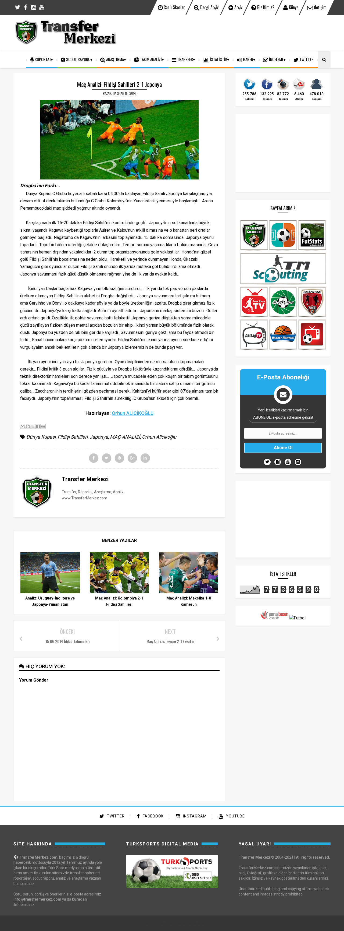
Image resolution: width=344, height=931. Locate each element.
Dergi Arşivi (209, 7)
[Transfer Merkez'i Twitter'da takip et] (249, 89)
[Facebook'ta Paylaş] (38, 426)
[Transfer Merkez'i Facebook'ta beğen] (267, 89)
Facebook (153, 816)
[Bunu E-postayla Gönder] (22, 426)
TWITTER (306, 59)
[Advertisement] (233, 32)
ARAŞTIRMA (114, 59)
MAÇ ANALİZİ (125, 437)
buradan (79, 899)
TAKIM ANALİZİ (150, 59)
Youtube (235, 816)
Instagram (194, 816)
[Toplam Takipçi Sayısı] (316, 89)
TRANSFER (184, 59)
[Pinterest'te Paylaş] (43, 426)
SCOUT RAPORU (77, 59)
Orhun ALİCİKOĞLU (132, 413)
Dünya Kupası (41, 437)
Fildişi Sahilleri (73, 437)
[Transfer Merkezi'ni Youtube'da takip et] (299, 89)
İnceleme (276, 59)
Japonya (98, 437)
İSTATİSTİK (218, 59)
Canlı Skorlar (174, 7)
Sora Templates (163, 923)
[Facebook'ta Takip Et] (277, 462)
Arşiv (237, 7)
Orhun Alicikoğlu (159, 437)
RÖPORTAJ (42, 59)
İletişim (320, 7)
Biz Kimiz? (265, 7)
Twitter (115, 816)
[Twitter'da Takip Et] (267, 462)
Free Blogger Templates (191, 923)
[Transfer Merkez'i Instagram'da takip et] (283, 89)
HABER (247, 59)
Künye (293, 7)
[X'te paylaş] (32, 426)
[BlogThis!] (27, 426)
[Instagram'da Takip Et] (298, 462)
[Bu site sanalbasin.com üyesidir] (274, 617)
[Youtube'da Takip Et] (288, 462)
